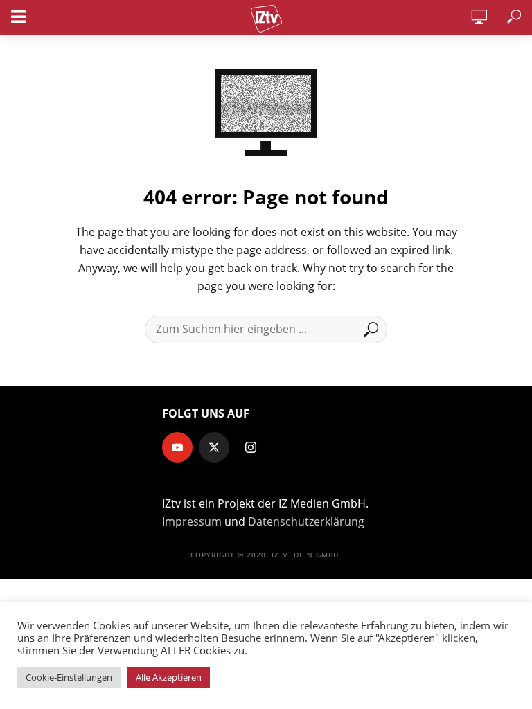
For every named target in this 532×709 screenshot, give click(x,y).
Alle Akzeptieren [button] (169, 677)
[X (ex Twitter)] (214, 447)
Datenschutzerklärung (306, 521)
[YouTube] (177, 447)
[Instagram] (251, 447)
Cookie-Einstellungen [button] (69, 677)
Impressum (192, 521)
